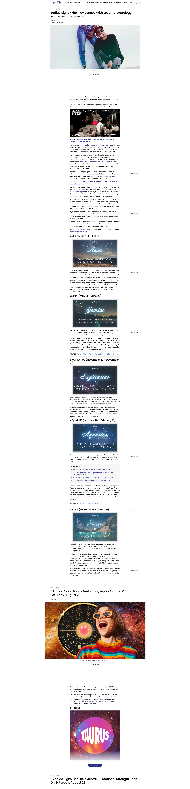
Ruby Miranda (54, 599)
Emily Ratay (53, 20)
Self (83, 3)
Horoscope (77, 3)
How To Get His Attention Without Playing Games (95, 504)
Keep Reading (95, 765)
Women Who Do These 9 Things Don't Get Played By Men (97, 354)
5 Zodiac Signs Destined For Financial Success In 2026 (91, 480)
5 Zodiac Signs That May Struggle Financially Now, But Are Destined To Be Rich (93, 473)
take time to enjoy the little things (93, 701)
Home (52, 9)
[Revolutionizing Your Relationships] (57, 2)
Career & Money (118, 3)
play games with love (96, 174)
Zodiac (71, 3)
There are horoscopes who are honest (94, 162)
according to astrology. (79, 232)
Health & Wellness (108, 3)
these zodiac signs (77, 192)
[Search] (135, 2)
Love (67, 3)
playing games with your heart (97, 145)
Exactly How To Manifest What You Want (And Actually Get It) (94, 477)
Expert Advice (128, 3)
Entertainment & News (95, 3)
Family (86, 3)
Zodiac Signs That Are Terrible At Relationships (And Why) (93, 469)
